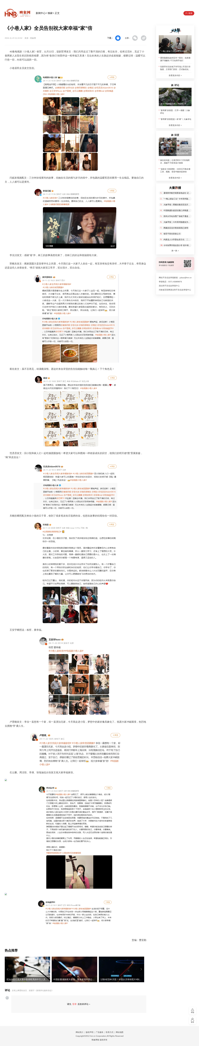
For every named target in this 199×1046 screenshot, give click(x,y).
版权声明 (89, 1032)
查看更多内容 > (175, 75)
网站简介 (79, 1032)
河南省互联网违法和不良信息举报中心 (175, 290)
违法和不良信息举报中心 (169, 286)
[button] (7, 969)
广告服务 (99, 1032)
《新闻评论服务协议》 (44, 990)
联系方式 (109, 1032)
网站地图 (119, 1032)
